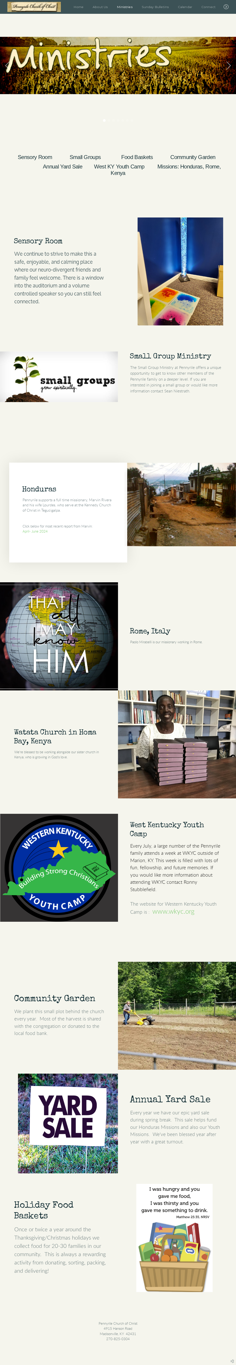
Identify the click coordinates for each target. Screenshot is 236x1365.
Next (228, 66)
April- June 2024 (35, 531)
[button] (68, 521)
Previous (7, 66)
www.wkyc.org (173, 911)
